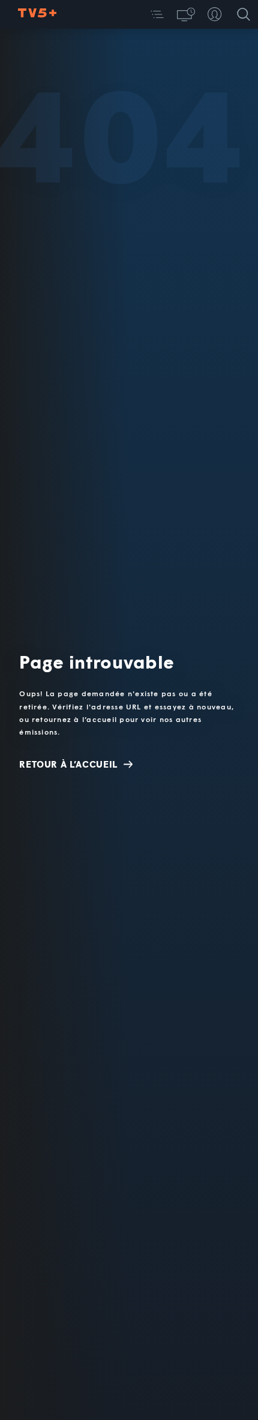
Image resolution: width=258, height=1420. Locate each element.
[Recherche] (243, 14)
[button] (157, 14)
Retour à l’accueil (68, 764)
